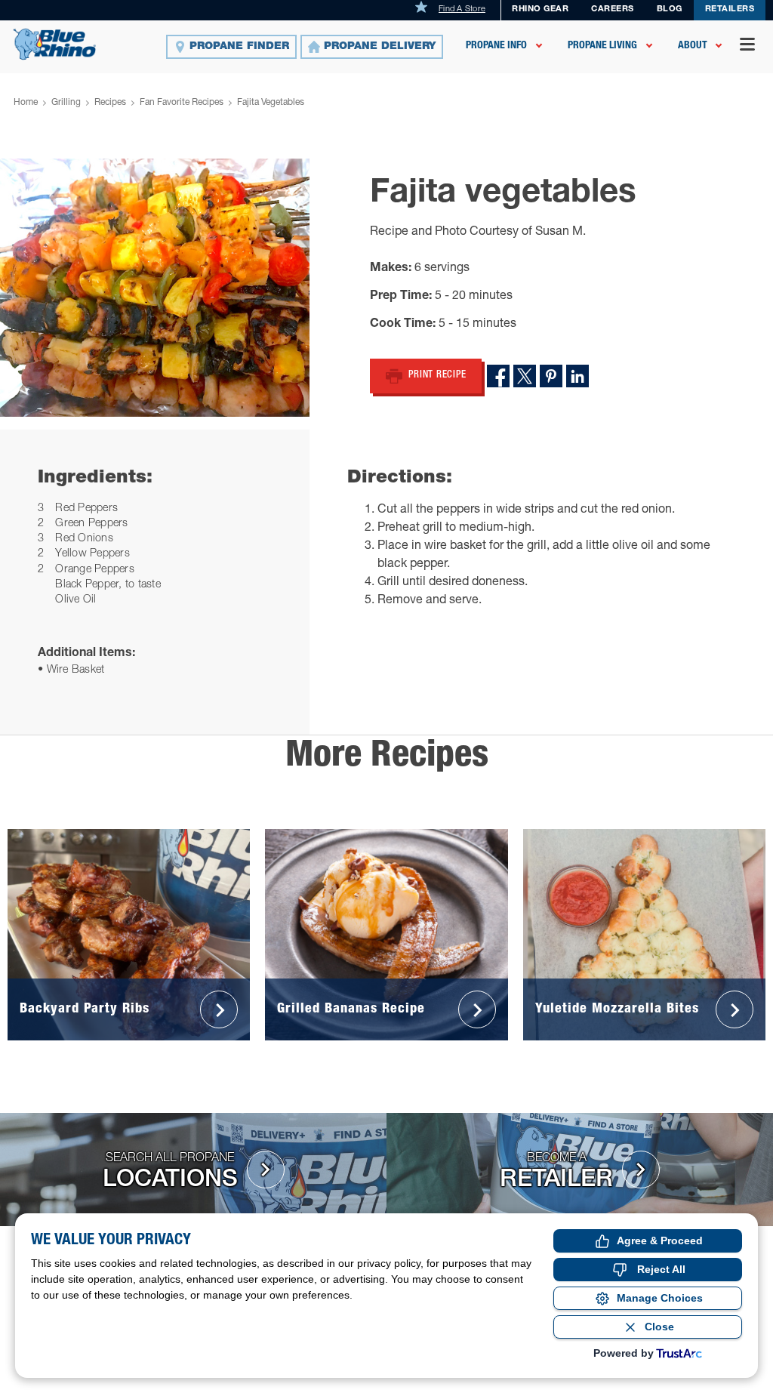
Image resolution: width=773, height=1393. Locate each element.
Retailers (730, 9)
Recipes (110, 102)
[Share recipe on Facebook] (498, 376)
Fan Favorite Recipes (181, 102)
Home (26, 102)
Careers (612, 9)
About (692, 46)
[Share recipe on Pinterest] (551, 376)
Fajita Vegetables (270, 102)
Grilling (66, 102)
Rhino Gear (540, 9)
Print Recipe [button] (437, 376)
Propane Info (496, 46)
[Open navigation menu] (747, 46)
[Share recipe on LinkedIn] (577, 376)
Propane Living (602, 46)
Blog (669, 9)
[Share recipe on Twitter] (524, 376)
